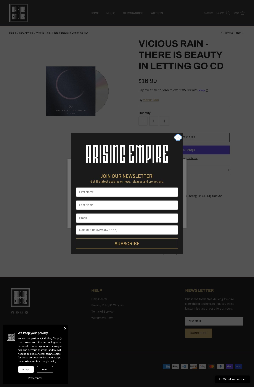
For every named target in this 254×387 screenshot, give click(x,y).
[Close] (65, 327)
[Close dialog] (178, 137)
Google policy (48, 361)
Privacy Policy (32, 361)
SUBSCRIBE (127, 243)
